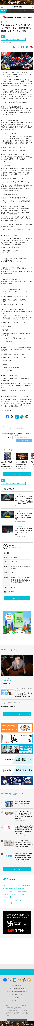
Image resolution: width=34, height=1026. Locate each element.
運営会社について (17, 985)
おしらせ (17, 998)
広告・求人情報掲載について (17, 988)
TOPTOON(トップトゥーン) (9, 888)
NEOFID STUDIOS (6, 903)
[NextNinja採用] (17, 922)
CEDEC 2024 (21, 888)
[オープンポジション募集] (17, 17)
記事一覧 (3, 11)
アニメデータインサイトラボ (23, 885)
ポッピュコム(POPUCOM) (8, 891)
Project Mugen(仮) (21, 891)
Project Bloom (6, 897)
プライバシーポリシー (17, 1001)
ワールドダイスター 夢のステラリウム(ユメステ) (13, 900)
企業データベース (12, 11)
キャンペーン (5, 22)
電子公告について (17, 995)
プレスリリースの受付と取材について (17, 992)
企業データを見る (17, 598)
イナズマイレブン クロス (8, 885)
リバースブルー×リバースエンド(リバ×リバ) (13, 894)
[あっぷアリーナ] (17, 622)
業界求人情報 (22, 11)
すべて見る (17, 474)
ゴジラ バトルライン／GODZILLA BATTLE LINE (13, 39)
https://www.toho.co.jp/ (15, 547)
